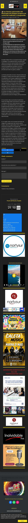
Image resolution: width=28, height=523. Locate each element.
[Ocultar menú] (25, 6)
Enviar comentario (6, 181)
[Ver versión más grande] (14, 322)
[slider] (6, 285)
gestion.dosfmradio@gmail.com (14, 511)
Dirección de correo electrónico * (8, 165)
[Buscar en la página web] (2, 6)
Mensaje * (3, 171)
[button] (23, 291)
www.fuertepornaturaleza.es (15, 263)
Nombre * (3, 159)
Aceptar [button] (22, 521)
